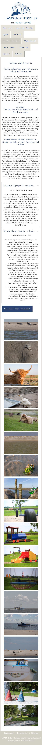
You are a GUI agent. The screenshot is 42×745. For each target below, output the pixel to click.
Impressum (8, 733)
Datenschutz (22, 733)
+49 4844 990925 (23, 22)
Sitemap (34, 733)
